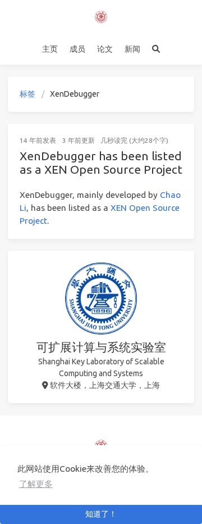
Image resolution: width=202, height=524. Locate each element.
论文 (105, 48)
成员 (77, 48)
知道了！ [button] (101, 513)
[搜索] (156, 49)
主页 (50, 48)
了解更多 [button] (36, 484)
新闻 (132, 48)
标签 (27, 93)
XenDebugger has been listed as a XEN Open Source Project (101, 162)
